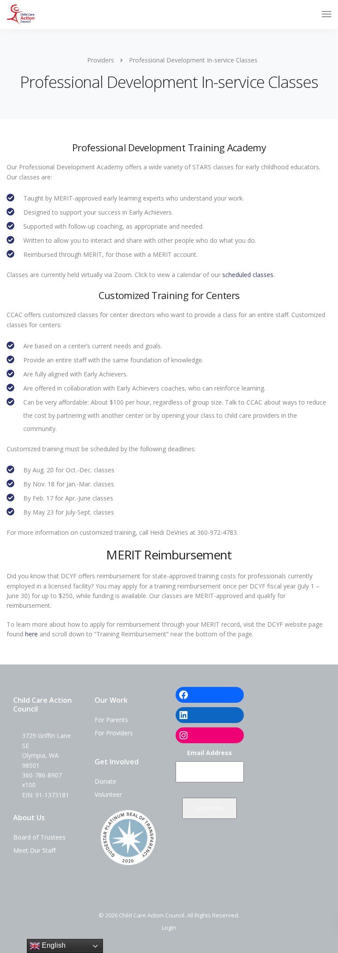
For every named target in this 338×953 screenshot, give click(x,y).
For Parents (111, 720)
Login (169, 927)
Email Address (209, 753)
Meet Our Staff (34, 850)
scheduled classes (247, 274)
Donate (105, 781)
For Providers (114, 733)
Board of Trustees (39, 837)
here (31, 634)
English (53, 945)
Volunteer (108, 794)
